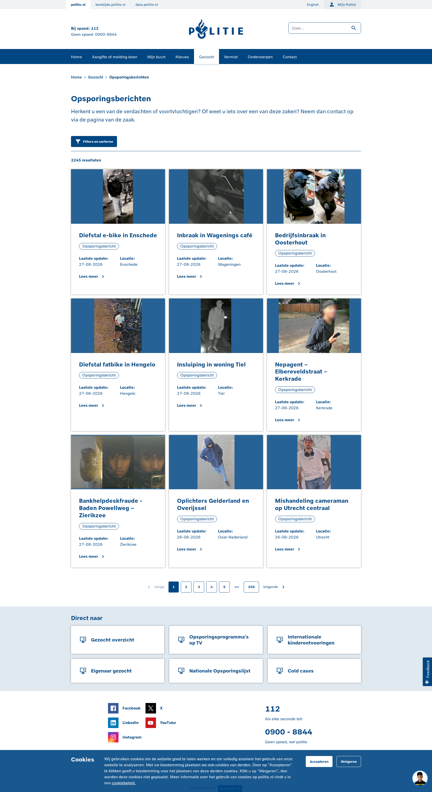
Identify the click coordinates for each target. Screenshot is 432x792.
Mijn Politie (347, 4)
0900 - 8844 (288, 732)
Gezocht (206, 56)
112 (94, 28)
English (313, 4)
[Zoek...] (324, 30)
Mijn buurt (156, 56)
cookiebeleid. (124, 782)
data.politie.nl (147, 4)
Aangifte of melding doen (114, 56)
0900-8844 (106, 34)
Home (76, 56)
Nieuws (182, 56)
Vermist (231, 56)
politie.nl (78, 4)
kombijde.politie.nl (111, 4)
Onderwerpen (260, 56)
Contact (290, 56)
